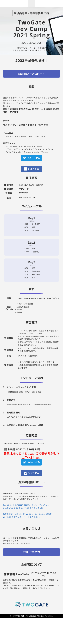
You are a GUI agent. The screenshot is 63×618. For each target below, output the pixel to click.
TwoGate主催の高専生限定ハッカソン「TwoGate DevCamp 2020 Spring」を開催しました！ (26, 506)
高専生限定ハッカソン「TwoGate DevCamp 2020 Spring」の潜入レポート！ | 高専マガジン (27, 515)
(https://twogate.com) (43, 574)
